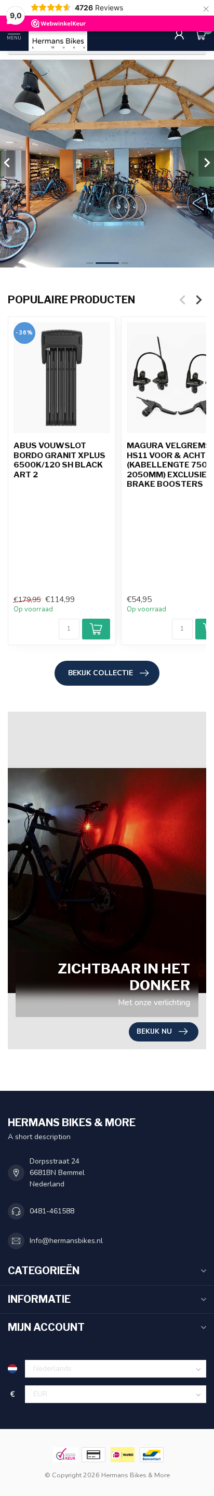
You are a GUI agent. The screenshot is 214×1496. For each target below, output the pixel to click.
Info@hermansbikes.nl (66, 1241)
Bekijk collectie (100, 673)
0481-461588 (52, 1211)
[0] (200, 34)
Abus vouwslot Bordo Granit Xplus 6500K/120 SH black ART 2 (59, 460)
